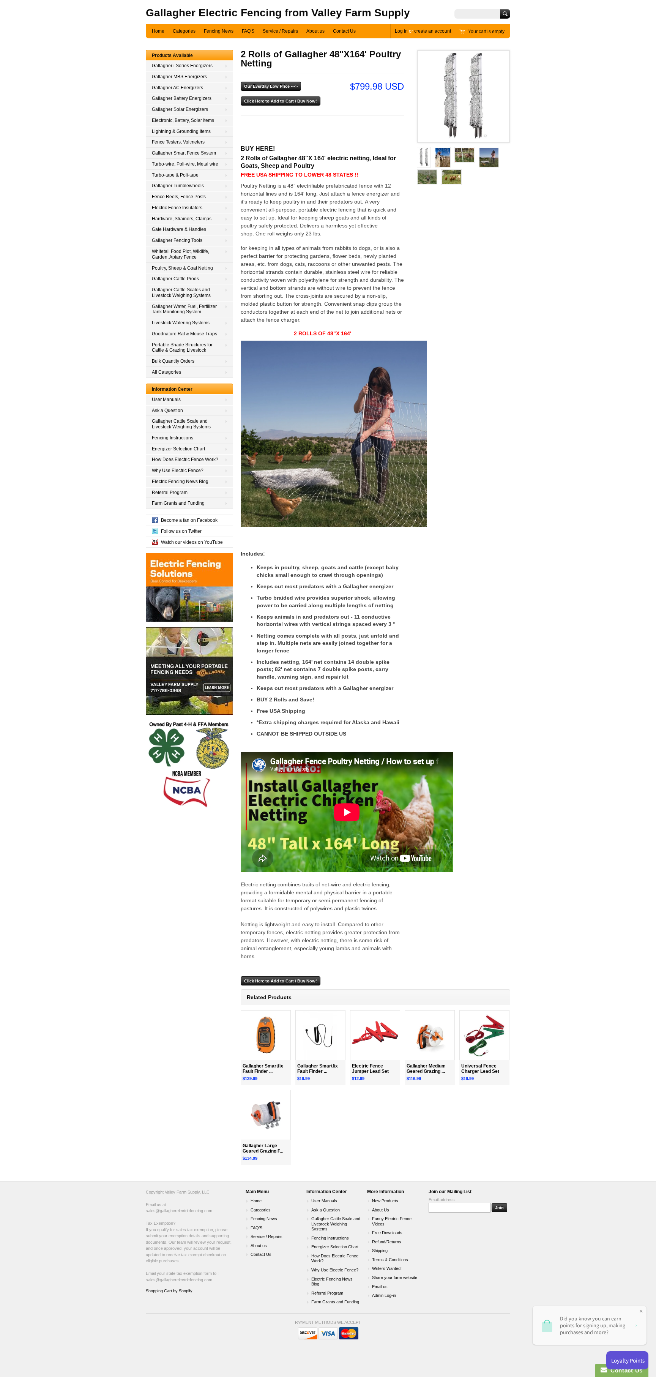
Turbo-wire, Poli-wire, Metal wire (185, 164)
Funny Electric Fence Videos (392, 1221)
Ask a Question (167, 410)
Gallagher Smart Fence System (184, 153)
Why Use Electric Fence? (177, 470)
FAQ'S (248, 31)
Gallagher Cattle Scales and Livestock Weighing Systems (181, 292)
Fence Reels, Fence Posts (179, 196)
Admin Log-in (384, 1295)
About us (315, 31)
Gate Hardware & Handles (179, 229)
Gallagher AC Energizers (177, 87)
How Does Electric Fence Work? (185, 459)
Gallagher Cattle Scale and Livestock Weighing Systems (181, 424)
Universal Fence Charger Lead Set (480, 1068)
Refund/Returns (386, 1242)
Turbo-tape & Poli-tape (175, 175)
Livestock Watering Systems (181, 322)
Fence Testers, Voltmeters (178, 142)
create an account (432, 31)
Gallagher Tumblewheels (178, 185)
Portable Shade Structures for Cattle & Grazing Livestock (182, 347)
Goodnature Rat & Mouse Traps (184, 333)
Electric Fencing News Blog (180, 481)
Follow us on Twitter (181, 531)
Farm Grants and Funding (178, 503)
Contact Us (344, 31)
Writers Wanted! (387, 1268)
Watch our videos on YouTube (192, 542)
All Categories (166, 372)
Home (158, 31)
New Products (385, 1201)
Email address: (442, 1199)
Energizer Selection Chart (178, 449)
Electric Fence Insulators (177, 207)
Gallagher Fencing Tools (177, 240)
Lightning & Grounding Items (181, 131)
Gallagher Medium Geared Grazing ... (426, 1068)
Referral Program (170, 492)
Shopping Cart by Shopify (169, 1291)
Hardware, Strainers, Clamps (181, 218)
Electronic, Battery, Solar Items (183, 120)
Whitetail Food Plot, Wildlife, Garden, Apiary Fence (180, 254)
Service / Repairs (280, 31)
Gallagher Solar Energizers (180, 109)
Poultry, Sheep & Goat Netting (182, 268)
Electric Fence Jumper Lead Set (370, 1068)
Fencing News (218, 31)
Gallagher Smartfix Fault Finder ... (263, 1068)
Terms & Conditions (390, 1259)
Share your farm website (394, 1277)
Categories (184, 31)
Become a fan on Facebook (189, 520)
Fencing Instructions (172, 438)
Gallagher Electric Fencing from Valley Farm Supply (278, 13)
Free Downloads (387, 1232)
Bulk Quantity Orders (173, 361)
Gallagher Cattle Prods (175, 278)
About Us (380, 1210)
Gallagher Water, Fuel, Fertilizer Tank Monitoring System (184, 309)
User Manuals (166, 399)
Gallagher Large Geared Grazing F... (263, 1148)
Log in (401, 31)
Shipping (380, 1250)
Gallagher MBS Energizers (179, 76)
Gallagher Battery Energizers (181, 98)
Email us (380, 1286)
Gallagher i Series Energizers (182, 65)
